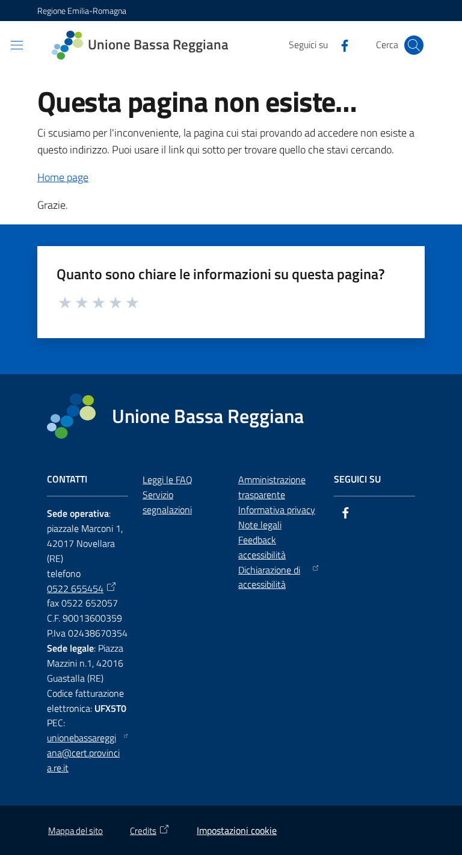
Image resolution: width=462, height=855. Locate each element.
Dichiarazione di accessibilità (269, 577)
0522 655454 (75, 588)
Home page (62, 177)
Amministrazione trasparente (272, 487)
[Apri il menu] (17, 45)
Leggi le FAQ (167, 479)
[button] (414, 45)
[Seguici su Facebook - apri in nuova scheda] (340, 44)
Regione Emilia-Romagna (81, 10)
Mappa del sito (75, 831)
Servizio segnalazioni (167, 502)
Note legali (260, 524)
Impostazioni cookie (237, 830)
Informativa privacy (276, 509)
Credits (143, 831)
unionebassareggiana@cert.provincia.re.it (83, 752)
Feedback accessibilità (262, 547)
